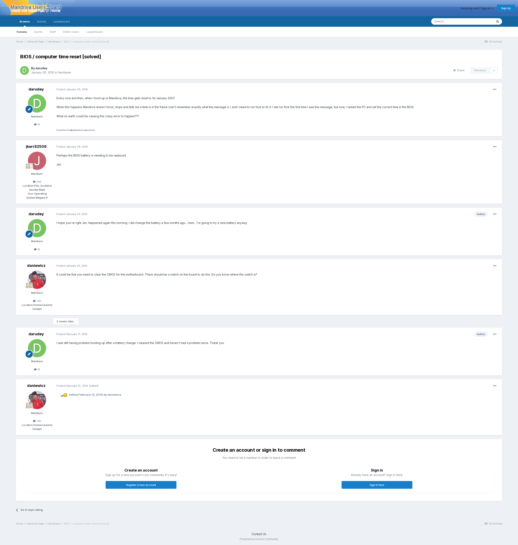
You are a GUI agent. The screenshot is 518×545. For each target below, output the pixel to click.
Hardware (64, 72)
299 (38, 181)
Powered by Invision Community (259, 539)
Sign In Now (377, 484)
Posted (72, 89)
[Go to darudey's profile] (24, 70)
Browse (25, 21)
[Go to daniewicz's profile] (37, 280)
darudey (41, 68)
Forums (22, 31)
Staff (53, 31)
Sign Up (506, 8)
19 (38, 124)
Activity (41, 21)
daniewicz (36, 265)
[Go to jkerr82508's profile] (37, 161)
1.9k (38, 300)
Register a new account (141, 484)
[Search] (497, 21)
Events (38, 31)
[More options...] (495, 89)
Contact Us (259, 534)
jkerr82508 (36, 146)
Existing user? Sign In (476, 8)
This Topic (481, 21)
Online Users (71, 31)
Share (460, 70)
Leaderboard (94, 31)
